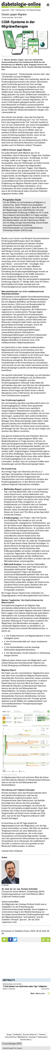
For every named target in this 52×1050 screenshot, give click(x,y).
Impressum (42, 1037)
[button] (10, 939)
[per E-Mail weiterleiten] (43, 939)
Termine (41, 1034)
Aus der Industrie (30, 1034)
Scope (9, 1034)
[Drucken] (48, 939)
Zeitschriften (10, 1037)
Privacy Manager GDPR (12, 1043)
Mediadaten (23, 1037)
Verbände (17, 1034)
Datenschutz (25, 1039)
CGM (12, 10)
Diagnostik (5, 10)
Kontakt (32, 1037)
